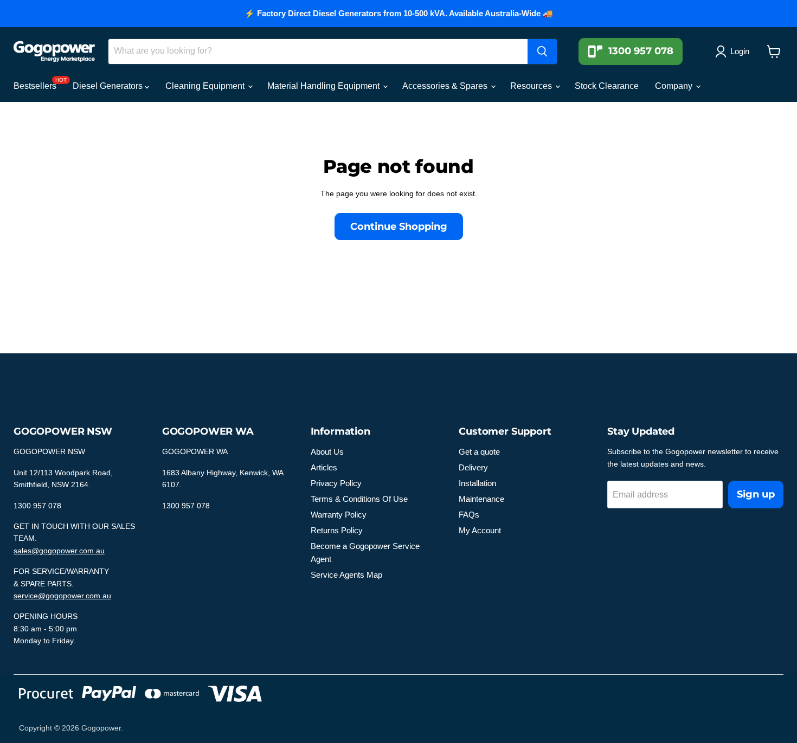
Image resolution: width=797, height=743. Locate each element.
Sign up (756, 494)
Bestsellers (35, 86)
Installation (477, 483)
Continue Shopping (398, 226)
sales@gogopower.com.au (59, 550)
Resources (532, 86)
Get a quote (479, 451)
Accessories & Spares (446, 86)
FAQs (469, 514)
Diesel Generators (109, 86)
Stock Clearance (607, 86)
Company (675, 86)
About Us (327, 451)
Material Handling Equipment (324, 86)
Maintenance (481, 498)
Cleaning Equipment (206, 86)
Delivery (473, 467)
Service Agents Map (346, 574)
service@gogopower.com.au (62, 595)
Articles (324, 467)
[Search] (542, 51)
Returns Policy (337, 530)
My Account (480, 530)
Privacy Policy (336, 483)
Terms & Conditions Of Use (359, 498)
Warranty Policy (339, 514)
